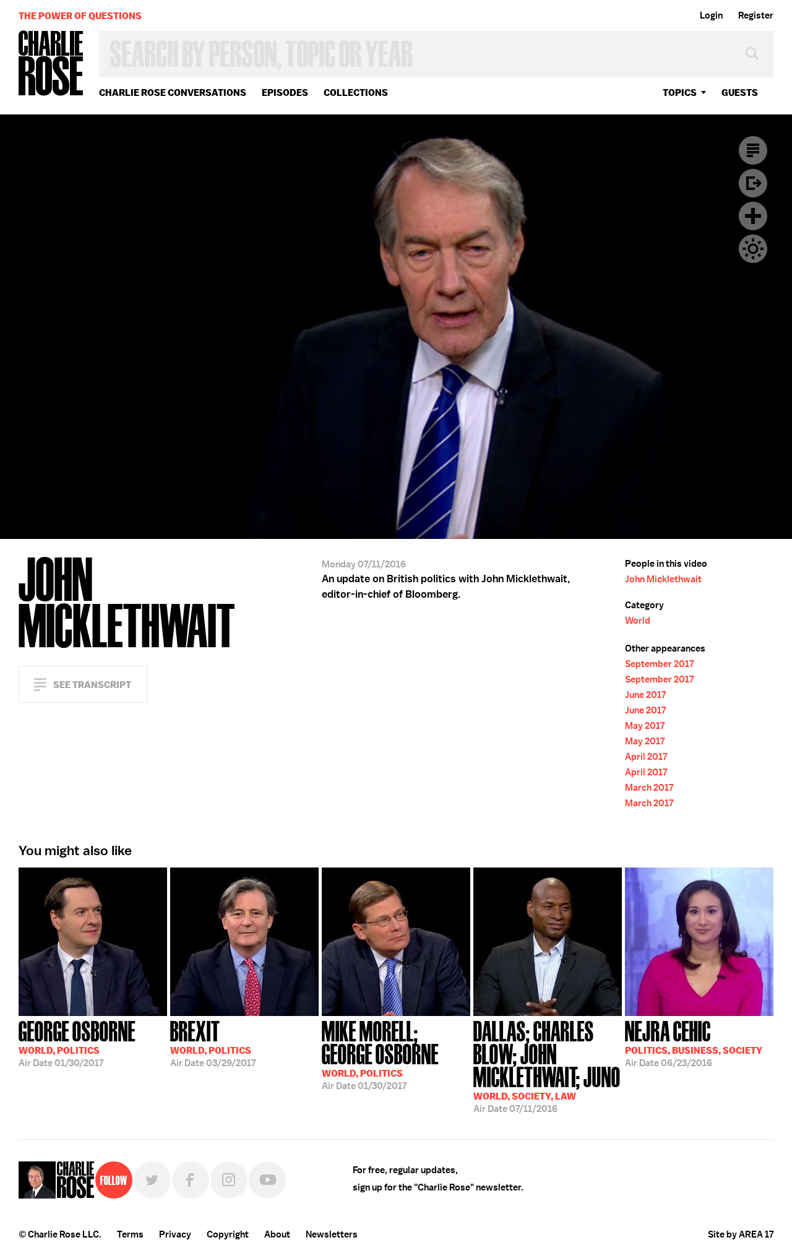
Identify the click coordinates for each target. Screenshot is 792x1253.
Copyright (228, 1234)
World (637, 620)
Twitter (152, 1180)
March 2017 (649, 788)
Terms (130, 1234)
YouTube (267, 1180)
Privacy (175, 1234)
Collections (356, 92)
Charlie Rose (51, 64)
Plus (753, 216)
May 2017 (645, 726)
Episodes (285, 92)
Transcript (753, 150)
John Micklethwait (663, 579)
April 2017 (646, 757)
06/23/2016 (693, 1042)
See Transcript (92, 685)
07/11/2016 (547, 1065)
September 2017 (659, 664)
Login (711, 15)
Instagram (229, 1180)
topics (680, 92)
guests (739, 92)
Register (755, 15)
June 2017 (645, 695)
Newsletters (332, 1234)
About (277, 1234)
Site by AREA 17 (740, 1234)
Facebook (190, 1180)
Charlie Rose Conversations (172, 92)
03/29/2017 (213, 1042)
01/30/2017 (77, 1042)
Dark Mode (753, 249)
